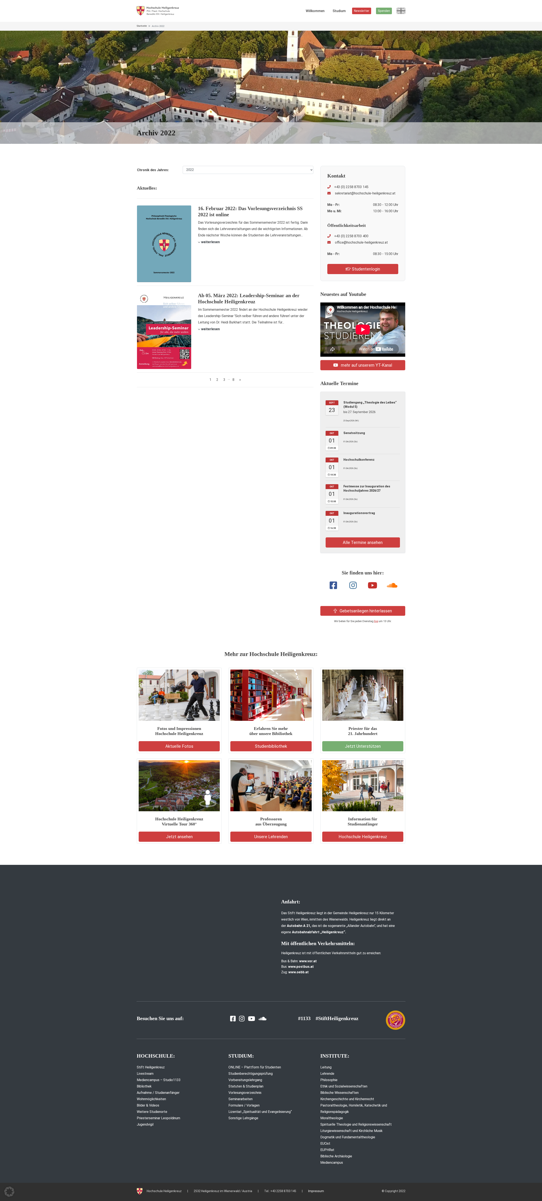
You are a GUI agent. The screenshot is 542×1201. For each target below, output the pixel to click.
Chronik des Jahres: (153, 170)
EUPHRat (327, 1150)
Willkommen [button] (315, 11)
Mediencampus (331, 1163)
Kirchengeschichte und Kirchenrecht (347, 1099)
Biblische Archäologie (336, 1156)
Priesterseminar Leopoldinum (158, 1118)
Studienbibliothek (271, 746)
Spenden (384, 10)
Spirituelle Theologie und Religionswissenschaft (356, 1124)
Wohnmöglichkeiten (151, 1099)
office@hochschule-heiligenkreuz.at (361, 242)
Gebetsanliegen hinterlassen (365, 610)
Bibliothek (144, 1086)
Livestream (145, 1074)
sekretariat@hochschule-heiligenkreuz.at (364, 193)
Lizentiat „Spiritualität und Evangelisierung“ (260, 1112)
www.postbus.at (301, 967)
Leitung (326, 1067)
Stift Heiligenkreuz (151, 1067)
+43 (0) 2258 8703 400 (351, 236)
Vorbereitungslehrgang (245, 1080)
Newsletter (361, 10)
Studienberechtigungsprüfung (250, 1074)
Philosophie (328, 1080)
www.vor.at (308, 961)
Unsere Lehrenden (271, 836)
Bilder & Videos (148, 1105)
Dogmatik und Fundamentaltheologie (347, 1137)
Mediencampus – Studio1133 (159, 1080)
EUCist (325, 1143)
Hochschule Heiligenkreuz (363, 836)
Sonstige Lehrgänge (243, 1118)
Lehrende (327, 1074)
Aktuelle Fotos (179, 746)
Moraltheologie (331, 1118)
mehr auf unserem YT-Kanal (366, 365)
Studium (339, 11)
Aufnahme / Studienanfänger (158, 1093)
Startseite (142, 26)
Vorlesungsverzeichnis (244, 1093)
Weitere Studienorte (152, 1112)
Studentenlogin (365, 269)
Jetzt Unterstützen (363, 746)
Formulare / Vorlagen (244, 1105)
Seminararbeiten (240, 1099)
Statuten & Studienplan (245, 1086)
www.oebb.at (298, 972)
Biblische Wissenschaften (339, 1093)
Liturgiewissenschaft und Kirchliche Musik (351, 1131)
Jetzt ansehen (179, 836)
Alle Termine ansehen (363, 542)
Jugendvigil (145, 1124)
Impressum (316, 1191)
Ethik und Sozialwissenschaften (343, 1086)
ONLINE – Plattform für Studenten (254, 1067)
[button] (209, 242)
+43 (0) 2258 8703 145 (351, 187)
